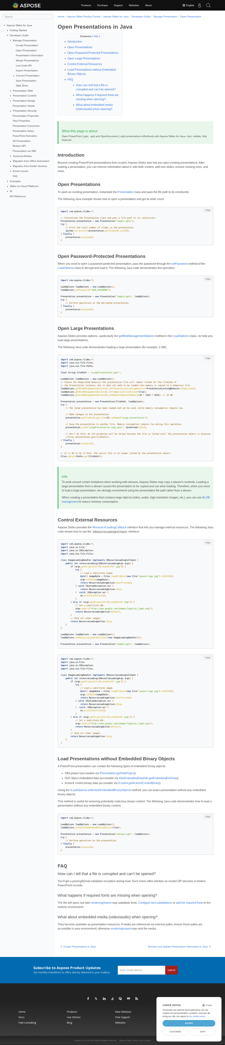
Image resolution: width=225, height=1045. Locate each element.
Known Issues (20, 171)
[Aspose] (26, 5)
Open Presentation (26, 50)
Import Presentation (27, 70)
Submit (171, 970)
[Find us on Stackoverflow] (112, 998)
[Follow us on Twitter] (96, 998)
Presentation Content (24, 95)
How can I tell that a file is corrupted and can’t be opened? (95, 87)
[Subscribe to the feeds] (136, 998)
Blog (69, 1022)
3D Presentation (22, 141)
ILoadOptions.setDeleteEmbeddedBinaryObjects (100, 790)
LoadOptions (66, 267)
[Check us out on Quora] (120, 998)
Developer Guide (19, 35)
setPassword (179, 263)
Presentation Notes (23, 131)
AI (11, 191)
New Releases (123, 1011)
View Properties (21, 120)
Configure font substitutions (155, 902)
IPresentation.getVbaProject (116, 773)
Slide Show (22, 85)
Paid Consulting (27, 1022)
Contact (147, 1040)
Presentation (125, 192)
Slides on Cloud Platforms (24, 186)
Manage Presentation (25, 40)
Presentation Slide (23, 90)
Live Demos (74, 1017)
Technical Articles (22, 156)
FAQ (15, 176)
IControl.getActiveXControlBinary (138, 783)
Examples (15, 181)
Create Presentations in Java (79, 946)
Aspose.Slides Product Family (83, 16)
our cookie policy (197, 1016)
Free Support (122, 1017)
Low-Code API (24, 65)
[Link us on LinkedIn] (104, 998)
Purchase (102, 5)
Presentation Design (24, 100)
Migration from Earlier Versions (30, 166)
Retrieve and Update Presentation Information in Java (178, 946)
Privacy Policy (125, 1040)
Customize (175, 1032)
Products (86, 5)
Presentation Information (29, 55)
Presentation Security (25, 110)
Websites (134, 5)
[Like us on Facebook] (88, 998)
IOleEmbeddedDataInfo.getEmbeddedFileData (148, 778)
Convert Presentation (28, 75)
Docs (21, 1017)
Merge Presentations (27, 60)
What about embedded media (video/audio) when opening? (94, 107)
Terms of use (137, 1040)
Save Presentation (26, 80)
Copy (207, 210)
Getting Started (18, 30)
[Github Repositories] (128, 998)
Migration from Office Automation (31, 161)
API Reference (18, 196)
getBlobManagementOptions (137, 335)
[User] (199, 5)
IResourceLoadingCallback (109, 527)
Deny (202, 1032)
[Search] (208, 5)
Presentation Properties (26, 115)
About (148, 5)
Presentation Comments (26, 125)
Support (118, 5)
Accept (189, 1023)
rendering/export (101, 902)
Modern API (19, 145)
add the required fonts (189, 902)
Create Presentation (27, 45)
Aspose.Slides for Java (19, 25)
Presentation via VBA (24, 151)
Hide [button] (96, 36)
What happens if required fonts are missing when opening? (97, 97)
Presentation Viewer (24, 105)
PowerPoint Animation (25, 135)
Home (61, 16)
